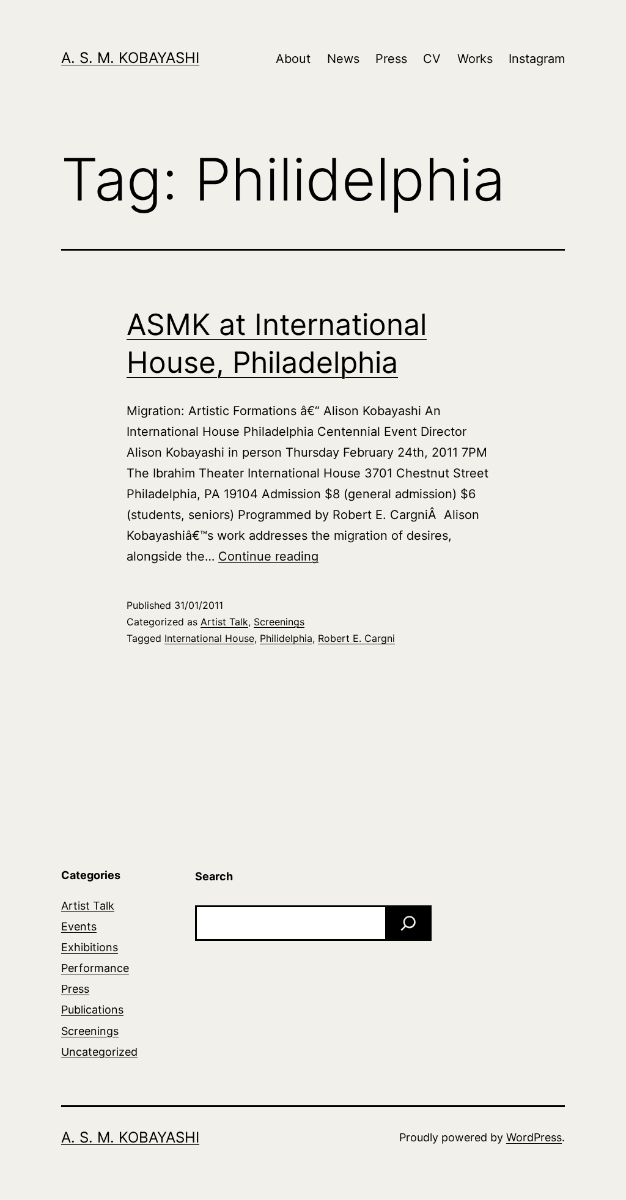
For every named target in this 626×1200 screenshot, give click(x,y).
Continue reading (268, 556)
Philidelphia (286, 638)
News (343, 58)
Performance (95, 968)
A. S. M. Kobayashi (130, 58)
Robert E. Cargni (356, 638)
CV (432, 58)
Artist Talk (224, 622)
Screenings (279, 622)
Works (475, 58)
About (293, 58)
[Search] (408, 923)
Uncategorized (99, 1051)
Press (391, 58)
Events (79, 926)
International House (209, 638)
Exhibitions (89, 947)
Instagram (537, 58)
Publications (92, 1009)
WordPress (534, 1137)
